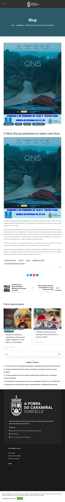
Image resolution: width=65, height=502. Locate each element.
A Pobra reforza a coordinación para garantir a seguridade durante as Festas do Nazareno (33, 366)
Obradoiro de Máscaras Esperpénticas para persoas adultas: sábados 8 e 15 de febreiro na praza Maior (15, 338)
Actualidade (19, 25)
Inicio (12, 25)
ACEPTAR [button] (20, 498)
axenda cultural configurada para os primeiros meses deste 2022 (31, 221)
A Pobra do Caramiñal (10, 260)
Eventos (27, 124)
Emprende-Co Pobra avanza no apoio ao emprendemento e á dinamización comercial (31, 384)
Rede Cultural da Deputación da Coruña (15, 263)
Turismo (20, 328)
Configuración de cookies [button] (9, 498)
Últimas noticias (38, 124)
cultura (28, 260)
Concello (21, 260)
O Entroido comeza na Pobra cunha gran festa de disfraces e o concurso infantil (47, 334)
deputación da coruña (38, 260)
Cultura (18, 124)
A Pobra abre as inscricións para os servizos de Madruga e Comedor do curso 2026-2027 (33, 381)
